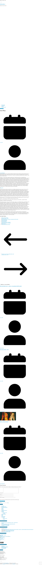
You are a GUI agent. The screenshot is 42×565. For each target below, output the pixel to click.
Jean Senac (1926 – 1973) (5, 218)
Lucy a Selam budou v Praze (5, 524)
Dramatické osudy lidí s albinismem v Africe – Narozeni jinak (10, 522)
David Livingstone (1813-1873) (10, 530)
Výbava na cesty (4, 107)
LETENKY (3, 105)
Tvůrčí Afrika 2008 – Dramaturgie (6, 222)
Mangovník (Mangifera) (30, 529)
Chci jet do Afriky (4, 506)
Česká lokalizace (4, 548)
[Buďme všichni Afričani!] (8, 420)
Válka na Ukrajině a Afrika (6, 531)
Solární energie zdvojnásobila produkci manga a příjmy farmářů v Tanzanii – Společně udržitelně (14, 529)
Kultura (3, 508)
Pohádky (3, 509)
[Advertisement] (21, 12)
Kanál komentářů (4, 547)
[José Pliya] (1, 187)
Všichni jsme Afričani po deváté (6, 224)
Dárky (7, 536)
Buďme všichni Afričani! (5, 217)
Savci (4, 519)
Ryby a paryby (5, 518)
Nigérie (3, 523)
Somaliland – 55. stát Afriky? (5, 525)
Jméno (1, 494)
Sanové (6, 528)
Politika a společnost (4, 510)
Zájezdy (3, 106)
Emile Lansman (4, 223)
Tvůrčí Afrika (2, 108)
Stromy (4, 513)
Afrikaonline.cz (2, 4)
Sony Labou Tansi (4, 221)
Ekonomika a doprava (4, 507)
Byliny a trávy (5, 512)
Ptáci (4, 517)
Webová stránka (2, 497)
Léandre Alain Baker (4, 220)
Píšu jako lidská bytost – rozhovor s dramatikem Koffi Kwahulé (10, 219)
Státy (2, 515)
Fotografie (4, 536)
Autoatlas (1, 536)
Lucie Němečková (2, 411)
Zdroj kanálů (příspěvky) (5, 546)
